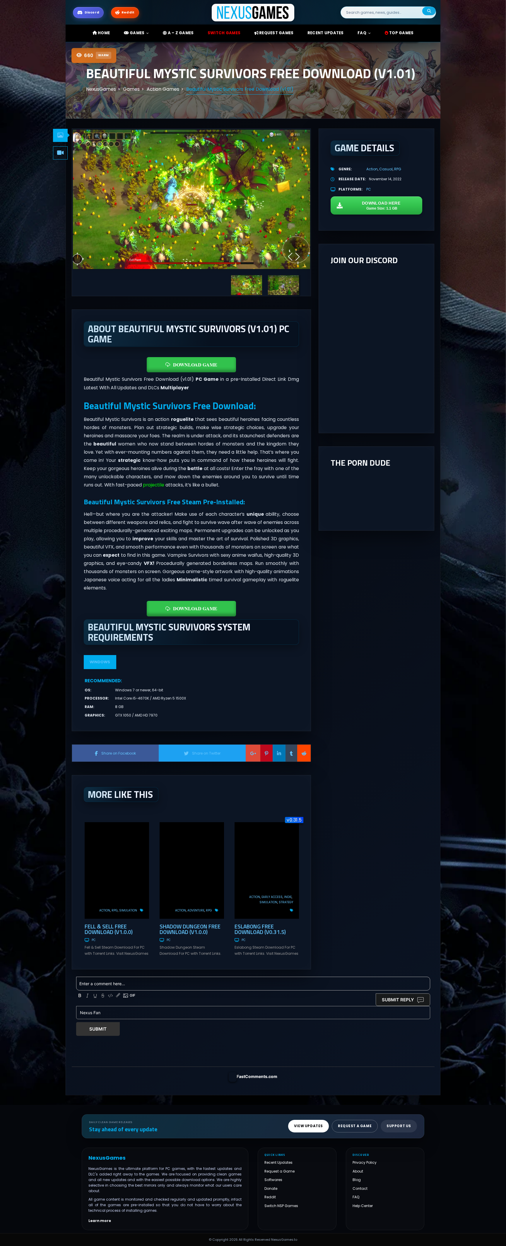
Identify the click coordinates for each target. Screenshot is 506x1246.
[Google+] (253, 753)
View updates (308, 1126)
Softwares (273, 1179)
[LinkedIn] (279, 753)
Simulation (128, 910)
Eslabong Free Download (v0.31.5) (260, 929)
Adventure (195, 910)
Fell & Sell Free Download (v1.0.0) (109, 929)
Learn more (99, 1220)
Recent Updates (278, 1162)
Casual (386, 169)
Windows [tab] (100, 662)
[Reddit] (304, 753)
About (358, 1171)
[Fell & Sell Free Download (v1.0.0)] (117, 870)
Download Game (195, 364)
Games (137, 33)
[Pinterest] (266, 753)
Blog (357, 1179)
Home (103, 33)
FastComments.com (257, 1076)
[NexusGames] (253, 12)
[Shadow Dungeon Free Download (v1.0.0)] (192, 870)
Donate (270, 1188)
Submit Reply (398, 999)
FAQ (362, 33)
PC (93, 940)
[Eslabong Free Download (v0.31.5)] (267, 870)
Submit (98, 1029)
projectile (153, 485)
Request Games (276, 33)
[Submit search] (429, 11)
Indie (288, 897)
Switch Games (224, 33)
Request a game (355, 1126)
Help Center (363, 1205)
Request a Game (279, 1171)
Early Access (272, 897)
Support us (399, 1126)
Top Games (401, 33)
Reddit (270, 1196)
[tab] (60, 135)
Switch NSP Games (281, 1205)
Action (104, 910)
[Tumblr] (291, 753)
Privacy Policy (365, 1162)
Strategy (286, 902)
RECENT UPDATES (325, 33)
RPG (115, 910)
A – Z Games (180, 33)
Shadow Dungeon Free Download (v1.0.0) (190, 929)
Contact (360, 1188)
